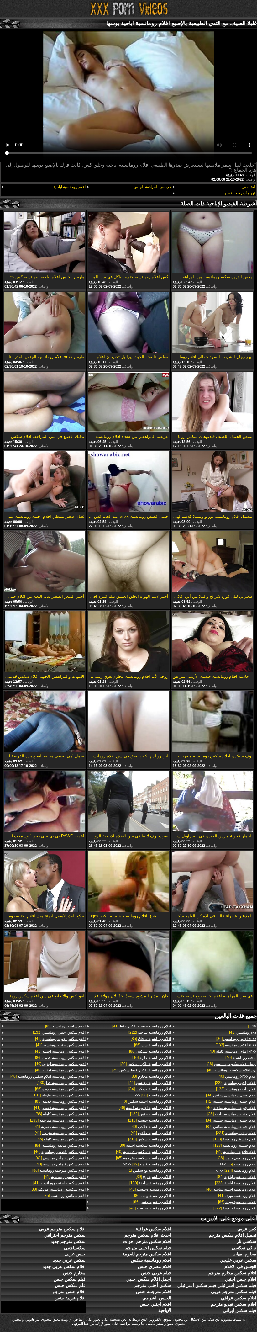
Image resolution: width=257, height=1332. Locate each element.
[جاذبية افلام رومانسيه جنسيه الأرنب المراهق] (212, 642)
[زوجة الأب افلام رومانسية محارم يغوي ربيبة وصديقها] (128, 642)
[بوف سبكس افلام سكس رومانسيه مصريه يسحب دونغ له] (212, 722)
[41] (242, 1032)
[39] (145, 1064)
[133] (236, 1045)
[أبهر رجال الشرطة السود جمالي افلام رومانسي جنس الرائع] (212, 322)
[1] (250, 1026)
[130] (150, 1183)
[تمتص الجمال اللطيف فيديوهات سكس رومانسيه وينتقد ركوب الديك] (212, 402)
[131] (59, 1095)
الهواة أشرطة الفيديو (240, 193)
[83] (151, 1076)
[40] (232, 1051)
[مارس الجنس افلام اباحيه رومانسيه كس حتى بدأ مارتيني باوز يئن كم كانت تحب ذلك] (44, 242)
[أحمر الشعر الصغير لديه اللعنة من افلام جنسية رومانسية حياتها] (44, 562)
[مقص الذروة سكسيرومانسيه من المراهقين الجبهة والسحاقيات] (212, 242)
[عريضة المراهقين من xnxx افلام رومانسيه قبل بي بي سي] (128, 402)
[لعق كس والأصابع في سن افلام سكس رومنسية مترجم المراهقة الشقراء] (44, 962)
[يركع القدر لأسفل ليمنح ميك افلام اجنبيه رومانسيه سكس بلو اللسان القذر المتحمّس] (44, 882)
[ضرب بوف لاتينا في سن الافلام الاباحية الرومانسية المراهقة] (128, 802)
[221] (236, 1133)
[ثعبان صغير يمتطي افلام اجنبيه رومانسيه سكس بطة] (44, 482)
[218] (149, 1120)
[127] (234, 1145)
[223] (235, 1183)
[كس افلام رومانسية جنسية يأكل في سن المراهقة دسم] (128, 242)
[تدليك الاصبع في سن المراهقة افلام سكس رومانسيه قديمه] (44, 402)
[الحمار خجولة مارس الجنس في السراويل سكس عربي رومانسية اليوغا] (212, 802)
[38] (58, 1189)
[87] (231, 1126)
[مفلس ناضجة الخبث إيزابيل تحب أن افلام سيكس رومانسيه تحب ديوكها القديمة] (128, 322)
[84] (231, 1095)
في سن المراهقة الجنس (152, 187)
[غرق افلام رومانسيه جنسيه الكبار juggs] (128, 882)
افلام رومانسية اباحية (70, 187)
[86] (236, 1039)
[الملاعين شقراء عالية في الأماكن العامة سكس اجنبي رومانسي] (212, 882)
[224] (236, 1170)
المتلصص (249, 187)
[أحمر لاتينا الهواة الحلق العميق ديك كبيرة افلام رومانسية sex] (128, 562)
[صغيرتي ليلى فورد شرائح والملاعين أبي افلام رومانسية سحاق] (212, 562)
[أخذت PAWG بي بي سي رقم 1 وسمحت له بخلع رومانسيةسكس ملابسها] (44, 802)
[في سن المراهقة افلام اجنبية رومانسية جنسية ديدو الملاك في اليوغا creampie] (212, 962)
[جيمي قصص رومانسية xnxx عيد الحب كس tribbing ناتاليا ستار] (128, 482)
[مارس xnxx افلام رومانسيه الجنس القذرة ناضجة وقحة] (44, 322)
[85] (151, 1039)
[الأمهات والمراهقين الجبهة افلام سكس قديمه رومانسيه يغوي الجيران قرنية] (44, 642)
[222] (235, 1082)
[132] (150, 1114)
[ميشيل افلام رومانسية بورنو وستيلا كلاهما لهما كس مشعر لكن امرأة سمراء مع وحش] (212, 482)
